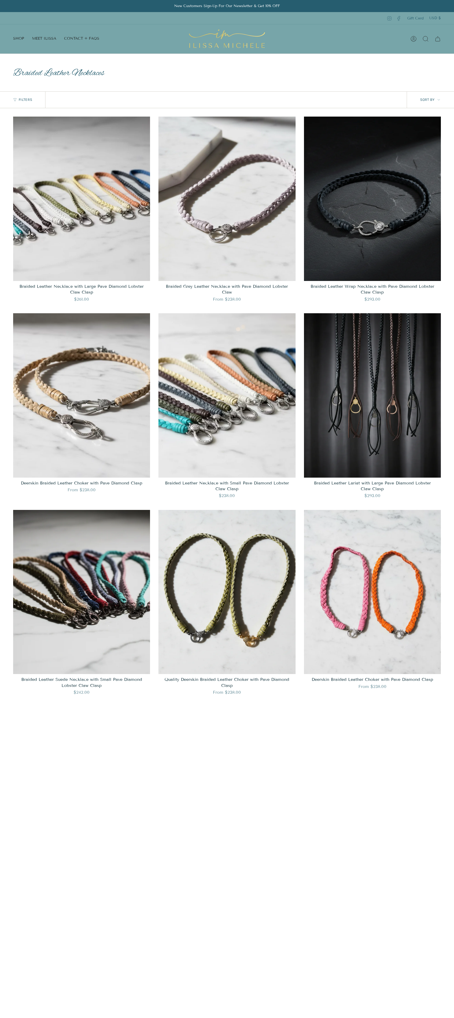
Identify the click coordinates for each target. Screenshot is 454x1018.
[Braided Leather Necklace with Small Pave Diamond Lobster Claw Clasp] (226, 395)
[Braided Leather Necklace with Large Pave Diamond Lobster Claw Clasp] (81, 199)
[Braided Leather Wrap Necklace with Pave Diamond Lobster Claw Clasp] (372, 199)
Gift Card (415, 18)
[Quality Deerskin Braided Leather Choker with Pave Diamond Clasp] (226, 592)
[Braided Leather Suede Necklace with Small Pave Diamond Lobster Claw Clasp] (81, 592)
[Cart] (438, 38)
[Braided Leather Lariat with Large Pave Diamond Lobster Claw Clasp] (372, 395)
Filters (25, 99)
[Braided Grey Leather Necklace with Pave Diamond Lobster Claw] (226, 199)
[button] (18, 39)
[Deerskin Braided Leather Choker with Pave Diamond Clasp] (81, 395)
